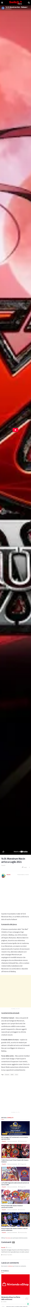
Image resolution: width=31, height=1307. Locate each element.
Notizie (5, 1133)
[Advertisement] (15, 894)
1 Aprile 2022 (22, 1209)
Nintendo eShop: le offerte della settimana (10, 1298)
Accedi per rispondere (7, 1254)
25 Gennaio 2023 (23, 1141)
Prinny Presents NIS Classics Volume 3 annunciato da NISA (12, 1206)
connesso (10, 1266)
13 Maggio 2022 (22, 1164)
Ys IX (16, 1074)
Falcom (7, 1074)
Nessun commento (12, 1141)
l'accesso (8, 1238)
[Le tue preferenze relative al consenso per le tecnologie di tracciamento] (28, 1304)
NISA (12, 1074)
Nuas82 (8, 874)
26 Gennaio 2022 (23, 1232)
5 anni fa (3, 865)
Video (4, 1156)
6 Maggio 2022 (22, 1187)
